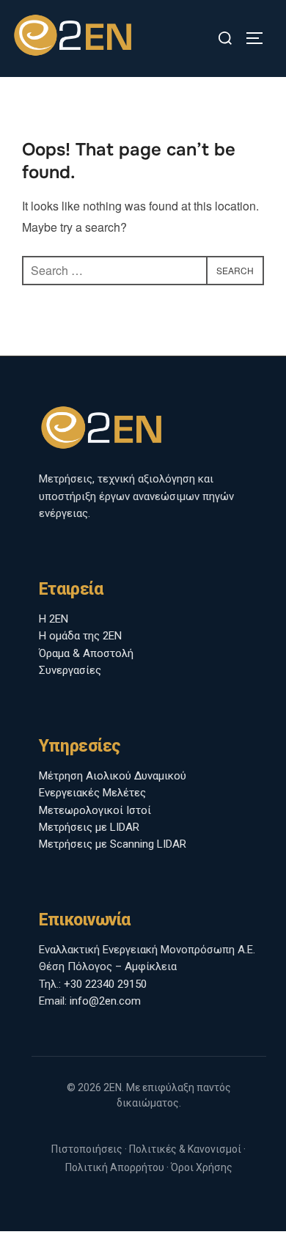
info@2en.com (105, 1001)
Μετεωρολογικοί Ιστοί (95, 810)
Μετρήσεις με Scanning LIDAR (112, 844)
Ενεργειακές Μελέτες (92, 792)
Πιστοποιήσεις (86, 1149)
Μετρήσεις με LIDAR (89, 827)
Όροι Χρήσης (201, 1167)
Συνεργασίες (70, 670)
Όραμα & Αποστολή (86, 653)
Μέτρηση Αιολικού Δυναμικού (112, 775)
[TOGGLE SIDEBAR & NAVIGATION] (259, 38)
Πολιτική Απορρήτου (114, 1167)
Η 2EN (53, 618)
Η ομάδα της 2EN (80, 635)
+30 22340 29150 (105, 984)
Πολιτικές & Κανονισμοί (185, 1149)
